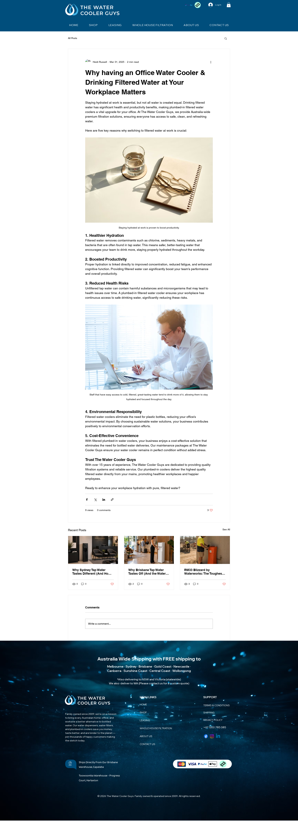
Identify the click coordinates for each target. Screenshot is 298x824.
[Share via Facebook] (86, 499)
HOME (143, 704)
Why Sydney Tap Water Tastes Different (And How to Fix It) (91, 571)
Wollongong (181, 671)
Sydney (131, 666)
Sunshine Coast (135, 671)
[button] (229, 4)
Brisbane (145, 666)
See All (226, 529)
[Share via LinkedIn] (103, 499)
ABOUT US (146, 736)
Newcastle (181, 666)
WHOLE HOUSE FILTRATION (151, 728)
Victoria (160, 679)
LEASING (145, 720)
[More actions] (211, 62)
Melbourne (115, 666)
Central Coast (159, 671)
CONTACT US (147, 744)
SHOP (143, 712)
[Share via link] (112, 499)
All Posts (72, 38)
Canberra (114, 671)
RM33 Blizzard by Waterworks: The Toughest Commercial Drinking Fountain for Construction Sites (203, 571)
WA (135, 683)
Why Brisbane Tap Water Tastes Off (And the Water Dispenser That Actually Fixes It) (147, 571)
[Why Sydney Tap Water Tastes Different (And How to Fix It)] (93, 550)
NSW (145, 679)
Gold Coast (162, 666)
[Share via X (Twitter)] (95, 499)
